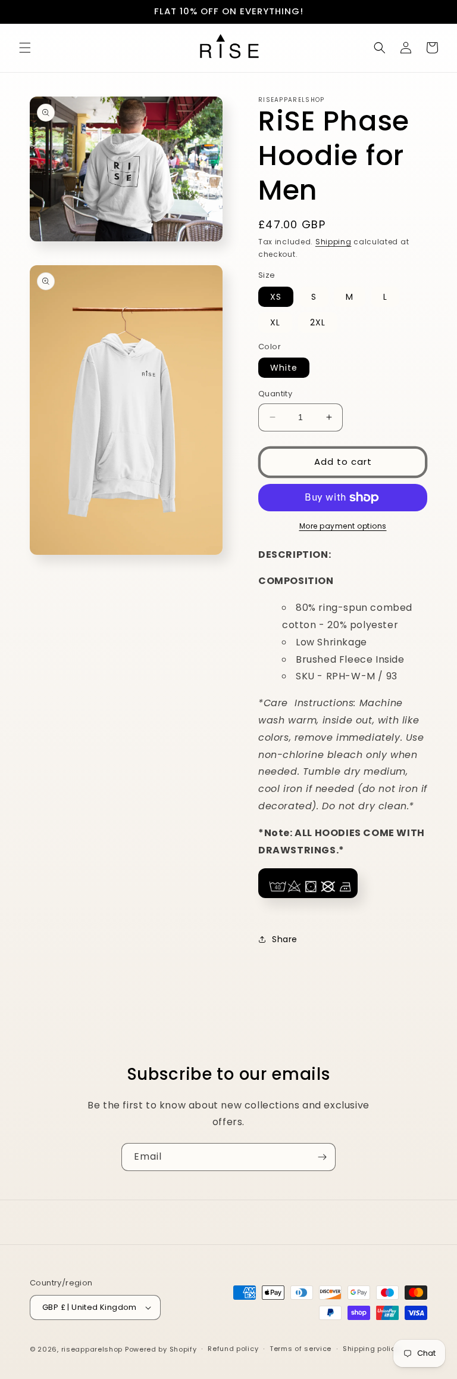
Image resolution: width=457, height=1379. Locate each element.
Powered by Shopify (161, 1349)
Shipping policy (371, 1348)
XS (275, 297)
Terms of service (300, 1348)
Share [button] (285, 939)
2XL (317, 322)
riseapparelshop (92, 1349)
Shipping (333, 242)
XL (275, 322)
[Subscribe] (322, 1157)
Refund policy (233, 1348)
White (284, 368)
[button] (25, 48)
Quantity (275, 393)
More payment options (343, 526)
